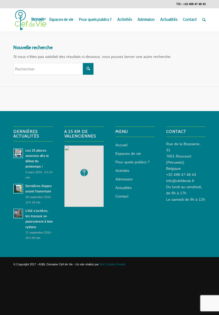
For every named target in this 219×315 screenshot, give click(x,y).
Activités (122, 170)
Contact (121, 196)
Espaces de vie (128, 153)
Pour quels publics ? (132, 162)
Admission (124, 179)
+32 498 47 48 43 (181, 174)
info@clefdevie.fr (180, 181)
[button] (84, 172)
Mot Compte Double (112, 264)
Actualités (123, 188)
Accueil (121, 145)
